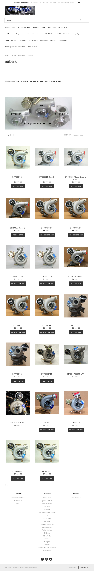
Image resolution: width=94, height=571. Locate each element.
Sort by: (67, 135)
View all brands (76, 498)
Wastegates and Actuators (15, 47)
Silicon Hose (36, 34)
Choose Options (47, 235)
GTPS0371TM (17, 277)
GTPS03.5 (46, 471)
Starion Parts (10, 27)
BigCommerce (83, 567)
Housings (44, 40)
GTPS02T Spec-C (75, 277)
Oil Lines (22, 40)
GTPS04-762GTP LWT (75, 374)
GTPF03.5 (75, 325)
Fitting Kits (63, 27)
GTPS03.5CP (17, 471)
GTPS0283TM (46, 277)
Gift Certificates (43, 2)
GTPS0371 (17, 325)
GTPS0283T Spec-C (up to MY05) (75, 178)
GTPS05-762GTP (17, 423)
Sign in (60, 2)
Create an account (69, 2)
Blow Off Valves (39, 27)
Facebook (42, 559)
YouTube (46, 559)
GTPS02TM (75, 423)
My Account (34, 2)
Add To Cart (18, 186)
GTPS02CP (46, 423)
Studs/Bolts (33, 40)
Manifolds (63, 40)
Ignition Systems (24, 27)
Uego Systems (78, 34)
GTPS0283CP (46, 228)
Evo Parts (52, 27)
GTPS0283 (46, 325)
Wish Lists (53, 2)
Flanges (53, 40)
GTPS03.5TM (46, 374)
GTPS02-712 (17, 177)
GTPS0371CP (75, 228)
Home (6, 55)
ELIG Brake (32, 47)
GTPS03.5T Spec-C (17, 228)
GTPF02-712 (17, 374)
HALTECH (48, 34)
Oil (28, 34)
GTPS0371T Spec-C (46, 177)
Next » (13, 135)
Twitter (50, 559)
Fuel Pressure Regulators (14, 34)
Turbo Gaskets (10, 40)
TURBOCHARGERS (62, 34)
